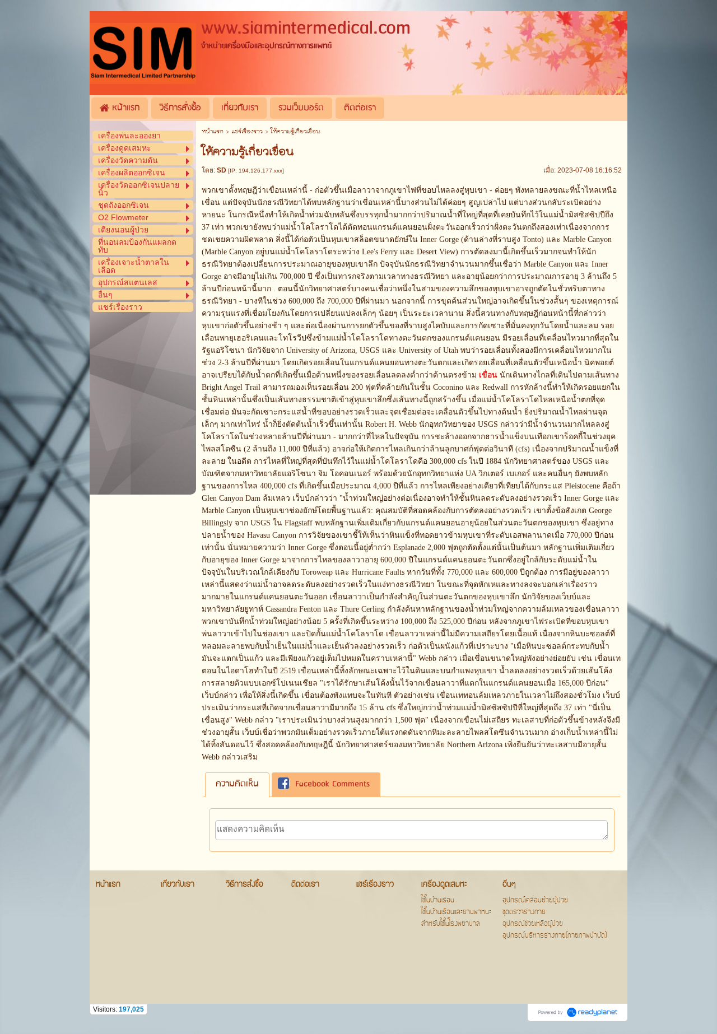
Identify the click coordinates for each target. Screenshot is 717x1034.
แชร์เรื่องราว (247, 132)
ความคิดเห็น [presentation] (237, 784)
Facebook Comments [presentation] (332, 784)
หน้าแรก (213, 132)
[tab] (237, 784)
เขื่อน (488, 375)
